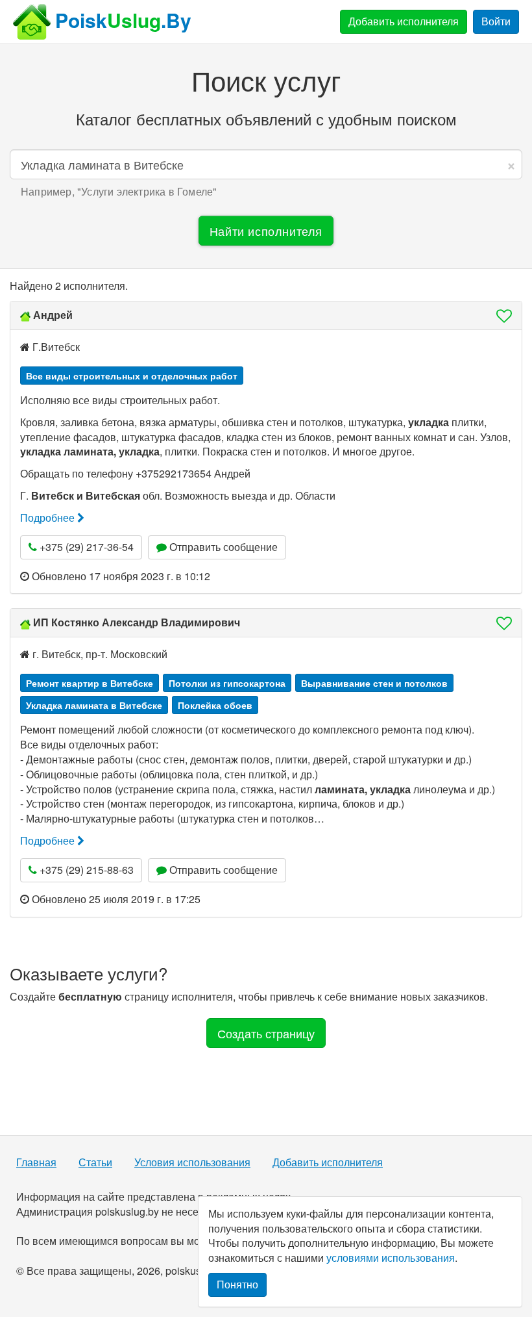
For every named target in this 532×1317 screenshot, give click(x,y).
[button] (500, 316)
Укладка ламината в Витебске (94, 704)
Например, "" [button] (119, 192)
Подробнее (48, 517)
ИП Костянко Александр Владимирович (136, 622)
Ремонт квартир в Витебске (89, 682)
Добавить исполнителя (403, 21)
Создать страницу (266, 1033)
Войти (496, 21)
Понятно (237, 1284)
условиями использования (390, 1257)
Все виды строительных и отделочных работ (131, 375)
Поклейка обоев (215, 704)
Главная (36, 1162)
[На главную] (32, 22)
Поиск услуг (266, 79)
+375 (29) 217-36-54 (85, 546)
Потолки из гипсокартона (227, 682)
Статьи (95, 1162)
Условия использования (192, 1162)
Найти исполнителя (266, 230)
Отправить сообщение (222, 546)
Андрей (53, 314)
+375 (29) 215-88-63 (85, 869)
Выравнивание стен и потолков (374, 682)
